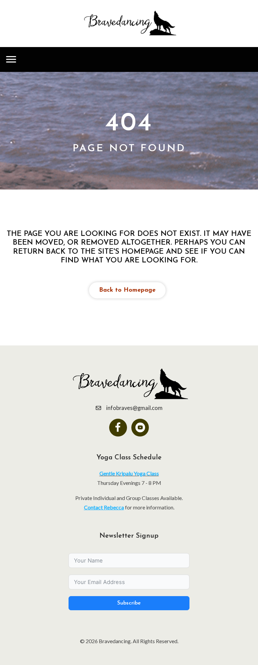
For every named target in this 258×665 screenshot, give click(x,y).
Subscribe (129, 603)
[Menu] (11, 59)
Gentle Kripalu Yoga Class (129, 473)
